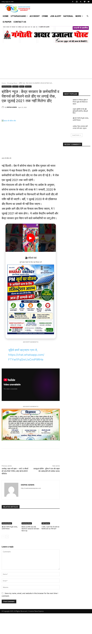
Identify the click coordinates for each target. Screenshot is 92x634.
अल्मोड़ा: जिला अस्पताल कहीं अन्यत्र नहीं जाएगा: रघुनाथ (80, 127)
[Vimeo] (84, 1)
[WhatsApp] (18, 113)
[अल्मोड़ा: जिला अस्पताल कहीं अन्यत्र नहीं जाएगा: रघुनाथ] (67, 128)
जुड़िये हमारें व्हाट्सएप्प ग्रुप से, (23, 350)
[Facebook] (73, 1)
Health (22, 86)
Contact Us (20, 21)
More (78, 16)
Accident (35, 16)
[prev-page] (3, 536)
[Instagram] (76, 1)
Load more (75, 135)
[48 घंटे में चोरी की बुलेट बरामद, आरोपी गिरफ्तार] (11, 518)
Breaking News (12, 83)
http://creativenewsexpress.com (31, 488)
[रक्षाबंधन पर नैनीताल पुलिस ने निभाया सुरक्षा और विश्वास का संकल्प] (67, 102)
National (68, 16)
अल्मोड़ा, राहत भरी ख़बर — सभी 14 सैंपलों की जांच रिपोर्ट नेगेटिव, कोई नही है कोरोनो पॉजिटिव (15, 471)
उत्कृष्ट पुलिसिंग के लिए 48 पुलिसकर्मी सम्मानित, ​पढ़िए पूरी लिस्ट (80, 111)
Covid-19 (15, 86)
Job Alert (55, 16)
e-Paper (7, 21)
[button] (87, 16)
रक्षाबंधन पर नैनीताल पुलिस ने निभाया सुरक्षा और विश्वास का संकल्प (80, 102)
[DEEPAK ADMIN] (3, 107)
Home (6, 16)
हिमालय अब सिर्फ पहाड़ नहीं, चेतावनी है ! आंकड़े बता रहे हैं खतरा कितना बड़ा (30, 529)
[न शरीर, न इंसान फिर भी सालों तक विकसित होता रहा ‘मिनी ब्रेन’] (51, 518)
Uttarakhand (18, 16)
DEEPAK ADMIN (12, 107)
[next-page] (7, 536)
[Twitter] (80, 1)
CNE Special (45, 523)
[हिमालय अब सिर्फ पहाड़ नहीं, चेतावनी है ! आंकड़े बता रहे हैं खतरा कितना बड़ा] (31, 518)
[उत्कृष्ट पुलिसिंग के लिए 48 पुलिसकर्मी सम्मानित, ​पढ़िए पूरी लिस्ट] (67, 111)
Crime (45, 16)
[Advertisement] (46, 61)
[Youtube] (88, 1)
